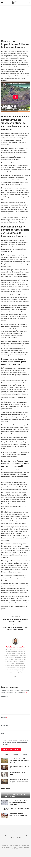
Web (2, 733)
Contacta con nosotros (21, 831)
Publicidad (19, 829)
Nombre (4, 718)
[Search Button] (29, 2)
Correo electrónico (7, 725)
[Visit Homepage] (15, 2)
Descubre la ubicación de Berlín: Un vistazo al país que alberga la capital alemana (19, 802)
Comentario (5, 696)
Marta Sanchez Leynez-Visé (15, 647)
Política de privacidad (8, 831)
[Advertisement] (15, 21)
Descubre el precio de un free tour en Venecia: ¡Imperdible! (14, 795)
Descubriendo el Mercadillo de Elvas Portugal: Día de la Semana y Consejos (19, 760)
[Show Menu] (2, 2)
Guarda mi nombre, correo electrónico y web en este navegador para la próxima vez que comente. (16, 742)
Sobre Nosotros (11, 829)
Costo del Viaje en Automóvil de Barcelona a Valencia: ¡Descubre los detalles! (18, 781)
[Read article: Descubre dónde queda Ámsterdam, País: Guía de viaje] (4, 815)
